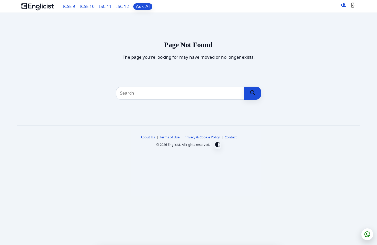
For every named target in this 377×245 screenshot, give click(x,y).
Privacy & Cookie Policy (202, 137)
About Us (148, 137)
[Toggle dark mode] (217, 145)
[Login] (353, 6)
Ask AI (143, 6)
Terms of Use (170, 137)
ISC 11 (105, 6)
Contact (231, 137)
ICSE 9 (69, 6)
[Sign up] (343, 6)
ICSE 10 (87, 6)
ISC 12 (122, 6)
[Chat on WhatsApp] (367, 234)
